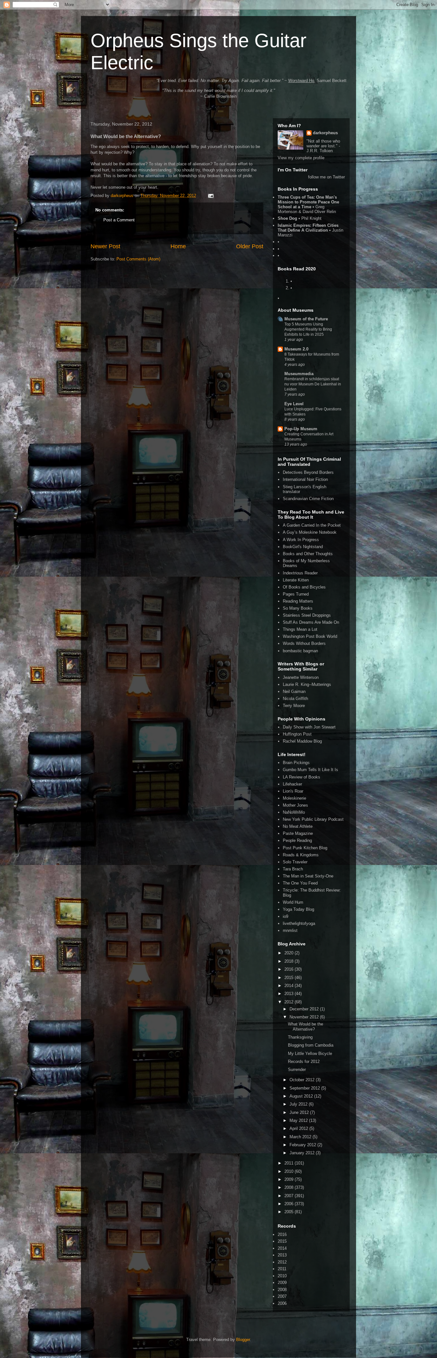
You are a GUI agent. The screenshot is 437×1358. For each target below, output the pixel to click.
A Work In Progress (301, 539)
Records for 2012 (304, 1061)
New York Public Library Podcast (313, 819)
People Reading (297, 840)
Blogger (243, 1339)
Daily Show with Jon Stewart (309, 727)
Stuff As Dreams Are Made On (311, 622)
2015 (289, 977)
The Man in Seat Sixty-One (308, 876)
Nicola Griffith (295, 698)
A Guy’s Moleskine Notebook (310, 532)
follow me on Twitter (326, 177)
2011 (289, 1163)
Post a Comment (119, 220)
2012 (289, 1002)
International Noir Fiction (305, 479)
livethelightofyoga (299, 923)
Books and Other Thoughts (308, 553)
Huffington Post (297, 734)
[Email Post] (210, 195)
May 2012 (299, 1120)
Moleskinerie (294, 798)
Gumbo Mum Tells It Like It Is (310, 769)
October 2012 (303, 1079)
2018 (289, 961)
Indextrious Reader (300, 573)
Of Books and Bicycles (304, 587)
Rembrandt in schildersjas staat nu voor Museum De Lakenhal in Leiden (312, 384)
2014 (289, 985)
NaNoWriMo (294, 812)
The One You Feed (300, 883)
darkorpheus (325, 132)
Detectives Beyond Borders (308, 472)
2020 (289, 953)
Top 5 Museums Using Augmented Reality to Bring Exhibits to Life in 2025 (308, 329)
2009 (289, 1179)
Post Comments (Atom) (138, 259)
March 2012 (301, 1136)
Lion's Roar (293, 791)
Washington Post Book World (310, 636)
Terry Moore (294, 705)
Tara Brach (293, 869)
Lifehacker (292, 784)
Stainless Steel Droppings (307, 615)
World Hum (293, 902)
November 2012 (305, 1017)
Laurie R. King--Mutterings (307, 684)
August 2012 (302, 1096)
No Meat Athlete (298, 826)
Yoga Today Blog (298, 909)
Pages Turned (296, 594)
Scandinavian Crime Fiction (308, 498)
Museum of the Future (306, 319)
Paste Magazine (298, 833)
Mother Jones (295, 805)
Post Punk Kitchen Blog (305, 847)
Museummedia (299, 373)
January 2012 (303, 1152)
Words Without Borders (304, 643)
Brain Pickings (296, 762)
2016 (289, 969)
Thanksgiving (300, 1037)
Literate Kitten (296, 580)
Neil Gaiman (294, 691)
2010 (289, 1171)
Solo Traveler (295, 862)
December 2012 (305, 1009)
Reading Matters (298, 601)
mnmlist (290, 930)
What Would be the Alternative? (305, 1027)
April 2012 (299, 1128)
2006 (289, 1203)
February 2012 (303, 1144)
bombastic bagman (300, 650)
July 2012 (299, 1104)
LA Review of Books (301, 777)
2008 (289, 1187)
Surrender (297, 1069)
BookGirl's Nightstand (303, 546)
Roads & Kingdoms (301, 854)
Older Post (249, 246)
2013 (289, 993)
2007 (289, 1195)
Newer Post (105, 246)
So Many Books (298, 608)
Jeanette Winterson (301, 677)
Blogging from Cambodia (310, 1045)
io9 (285, 916)
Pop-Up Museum (300, 428)
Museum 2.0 (296, 349)
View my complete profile (301, 157)
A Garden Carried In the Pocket (312, 525)
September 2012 (305, 1088)
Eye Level (294, 403)
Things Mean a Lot (300, 629)
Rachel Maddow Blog (302, 741)
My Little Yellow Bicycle (310, 1053)
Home (178, 246)
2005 (289, 1211)
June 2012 (300, 1112)
